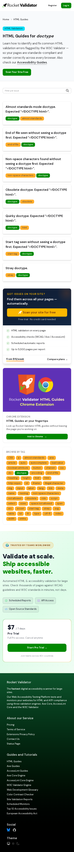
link (51, 488)
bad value (57, 462)
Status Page (13, 743)
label (31, 488)
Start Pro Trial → (37, 647)
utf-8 (47, 513)
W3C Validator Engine (19, 785)
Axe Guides (13, 766)
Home (6, 19)
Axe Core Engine (16, 775)
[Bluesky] (8, 830)
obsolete (27, 201)
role (43, 498)
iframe (36, 483)
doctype (12, 118)
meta (60, 488)
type (36, 513)
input (20, 488)
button (37, 467)
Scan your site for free (39, 312)
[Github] (14, 829)
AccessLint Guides (17, 770)
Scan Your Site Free (17, 72)
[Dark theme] (18, 843)
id (27, 483)
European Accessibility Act (22, 813)
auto (23, 462)
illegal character (54, 483)
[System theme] (8, 843)
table (11, 513)
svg (57, 508)
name (11, 493)
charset (50, 467)
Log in (66, 5)
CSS (10, 457)
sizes (23, 503)
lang (41, 488)
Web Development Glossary (22, 789)
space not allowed (41, 503)
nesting (24, 493)
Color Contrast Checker (20, 794)
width (11, 518)
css (62, 467)
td (20, 513)
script (54, 498)
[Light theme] (13, 843)
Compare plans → (57, 359)
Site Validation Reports (20, 799)
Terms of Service (16, 729)
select (11, 503)
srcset (20, 508)
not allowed (14, 498)
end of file (13, 144)
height (26, 477)
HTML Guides (14, 761)
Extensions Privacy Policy (21, 734)
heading (13, 477)
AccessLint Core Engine (20, 780)
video (58, 513)
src (10, 508)
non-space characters (20, 175)
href (37, 477)
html (24, 227)
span (60, 503)
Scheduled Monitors (18, 804)
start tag (12, 253)
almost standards (32, 118)
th (28, 513)
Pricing (10, 724)
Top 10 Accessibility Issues (22, 808)
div (10, 472)
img (10, 488)
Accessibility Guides (32, 62)
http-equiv (14, 483)
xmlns (23, 518)
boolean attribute (18, 467)
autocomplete (39, 462)
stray (10, 275)
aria (51, 457)
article (11, 462)
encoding (36, 472)
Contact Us (13, 739)
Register (52, 5)
